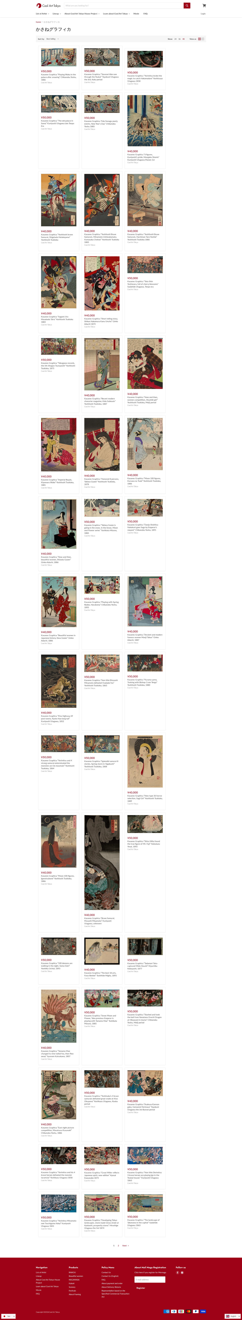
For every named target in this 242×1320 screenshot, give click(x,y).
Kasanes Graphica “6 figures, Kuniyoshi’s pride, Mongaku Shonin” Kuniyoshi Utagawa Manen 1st (143, 157)
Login (203, 13)
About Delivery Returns (111, 1287)
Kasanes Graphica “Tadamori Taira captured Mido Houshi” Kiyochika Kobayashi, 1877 (142, 966)
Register (141, 1287)
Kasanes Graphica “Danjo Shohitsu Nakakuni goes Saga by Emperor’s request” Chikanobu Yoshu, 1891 (142, 527)
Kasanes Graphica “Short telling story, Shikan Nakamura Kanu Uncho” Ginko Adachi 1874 (101, 321)
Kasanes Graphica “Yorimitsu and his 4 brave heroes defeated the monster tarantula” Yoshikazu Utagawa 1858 (58, 1175)
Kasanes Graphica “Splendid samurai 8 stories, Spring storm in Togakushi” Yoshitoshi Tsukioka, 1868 (101, 764)
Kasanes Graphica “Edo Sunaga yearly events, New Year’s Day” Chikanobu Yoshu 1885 (101, 124)
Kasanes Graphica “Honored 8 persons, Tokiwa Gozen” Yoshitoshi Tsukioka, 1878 (101, 481)
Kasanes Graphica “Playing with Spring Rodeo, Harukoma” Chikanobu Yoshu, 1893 (101, 604)
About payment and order (112, 1283)
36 (179, 39)
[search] (187, 5)
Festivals (72, 1291)
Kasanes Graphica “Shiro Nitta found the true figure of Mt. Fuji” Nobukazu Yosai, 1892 (143, 844)
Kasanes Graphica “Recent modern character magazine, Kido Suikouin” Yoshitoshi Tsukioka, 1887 (100, 401)
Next (124, 1245)
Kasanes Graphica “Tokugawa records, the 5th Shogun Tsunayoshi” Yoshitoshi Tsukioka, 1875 (58, 365)
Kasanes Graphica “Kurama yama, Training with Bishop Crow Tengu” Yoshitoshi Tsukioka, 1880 (142, 682)
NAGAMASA (74, 1280)
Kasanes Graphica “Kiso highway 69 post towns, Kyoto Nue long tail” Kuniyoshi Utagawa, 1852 (57, 718)
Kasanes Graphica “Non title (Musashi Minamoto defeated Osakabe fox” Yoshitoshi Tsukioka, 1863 (101, 683)
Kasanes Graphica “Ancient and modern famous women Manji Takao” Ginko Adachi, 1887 (144, 637)
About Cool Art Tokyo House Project (81, 13)
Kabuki (71, 1283)
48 (184, 39)
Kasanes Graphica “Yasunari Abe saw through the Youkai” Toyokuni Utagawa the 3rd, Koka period (101, 77)
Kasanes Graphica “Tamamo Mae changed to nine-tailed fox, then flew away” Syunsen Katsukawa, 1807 (57, 1053)
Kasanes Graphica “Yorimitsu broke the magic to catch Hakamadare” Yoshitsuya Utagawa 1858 (145, 78)
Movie (136, 13)
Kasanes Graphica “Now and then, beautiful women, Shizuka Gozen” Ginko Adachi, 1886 (56, 559)
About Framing (75, 1294)
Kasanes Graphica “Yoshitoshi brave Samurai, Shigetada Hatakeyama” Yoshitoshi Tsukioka (57, 237)
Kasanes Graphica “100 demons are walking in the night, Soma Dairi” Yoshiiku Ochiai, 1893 (56, 966)
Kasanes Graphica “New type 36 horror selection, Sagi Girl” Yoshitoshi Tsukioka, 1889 (145, 798)
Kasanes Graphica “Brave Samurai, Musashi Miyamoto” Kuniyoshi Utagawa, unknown (99, 921)
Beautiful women (76, 1276)
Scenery (72, 1287)
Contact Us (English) (110, 1276)
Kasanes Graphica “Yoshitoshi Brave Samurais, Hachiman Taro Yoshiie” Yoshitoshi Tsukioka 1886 (143, 237)
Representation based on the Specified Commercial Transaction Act (115, 1294)
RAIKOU (72, 1272)
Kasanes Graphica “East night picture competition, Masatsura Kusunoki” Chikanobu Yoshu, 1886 (57, 1130)
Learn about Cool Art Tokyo (115, 13)
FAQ (145, 13)
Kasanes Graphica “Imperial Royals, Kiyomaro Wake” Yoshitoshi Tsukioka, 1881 (57, 482)
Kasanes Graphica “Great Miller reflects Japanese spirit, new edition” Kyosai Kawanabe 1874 (101, 1175)
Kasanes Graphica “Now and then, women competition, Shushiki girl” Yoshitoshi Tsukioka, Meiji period (142, 400)
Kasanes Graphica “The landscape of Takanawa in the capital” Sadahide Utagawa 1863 (143, 1222)
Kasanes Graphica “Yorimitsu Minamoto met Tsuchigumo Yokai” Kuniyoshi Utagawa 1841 (58, 1223)
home (38, 22)
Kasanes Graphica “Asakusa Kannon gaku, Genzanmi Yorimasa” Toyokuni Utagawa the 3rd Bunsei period (143, 1107)
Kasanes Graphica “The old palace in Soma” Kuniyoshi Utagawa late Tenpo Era (57, 123)
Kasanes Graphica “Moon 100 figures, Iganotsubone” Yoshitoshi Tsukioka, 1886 (57, 878)
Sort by (41, 39)
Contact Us (106, 1272)
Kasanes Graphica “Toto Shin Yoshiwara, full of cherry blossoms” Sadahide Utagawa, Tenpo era (142, 284)
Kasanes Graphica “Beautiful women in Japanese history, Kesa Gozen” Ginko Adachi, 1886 (58, 638)
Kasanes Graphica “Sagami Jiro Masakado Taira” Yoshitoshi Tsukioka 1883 (57, 319)
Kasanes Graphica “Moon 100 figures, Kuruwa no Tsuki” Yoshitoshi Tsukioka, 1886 (144, 481)
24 (175, 39)
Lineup (56, 13)
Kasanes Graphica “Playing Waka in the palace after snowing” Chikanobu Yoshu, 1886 (58, 77)
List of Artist (41, 13)
